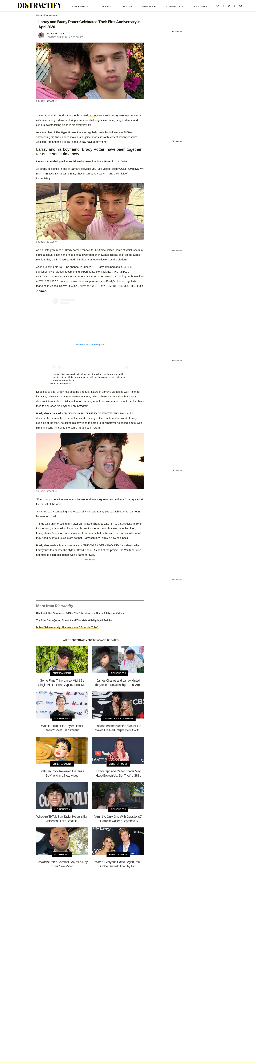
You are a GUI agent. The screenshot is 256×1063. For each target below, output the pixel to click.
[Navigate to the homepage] (39, 5)
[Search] (217, 5)
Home (39, 15)
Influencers (149, 6)
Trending (126, 6)
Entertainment (81, 6)
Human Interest (175, 6)
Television (105, 6)
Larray (92, 115)
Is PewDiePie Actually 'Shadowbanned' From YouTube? (67, 627)
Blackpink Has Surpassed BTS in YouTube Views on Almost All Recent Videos (80, 613)
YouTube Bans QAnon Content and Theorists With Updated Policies (74, 620)
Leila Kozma (57, 33)
